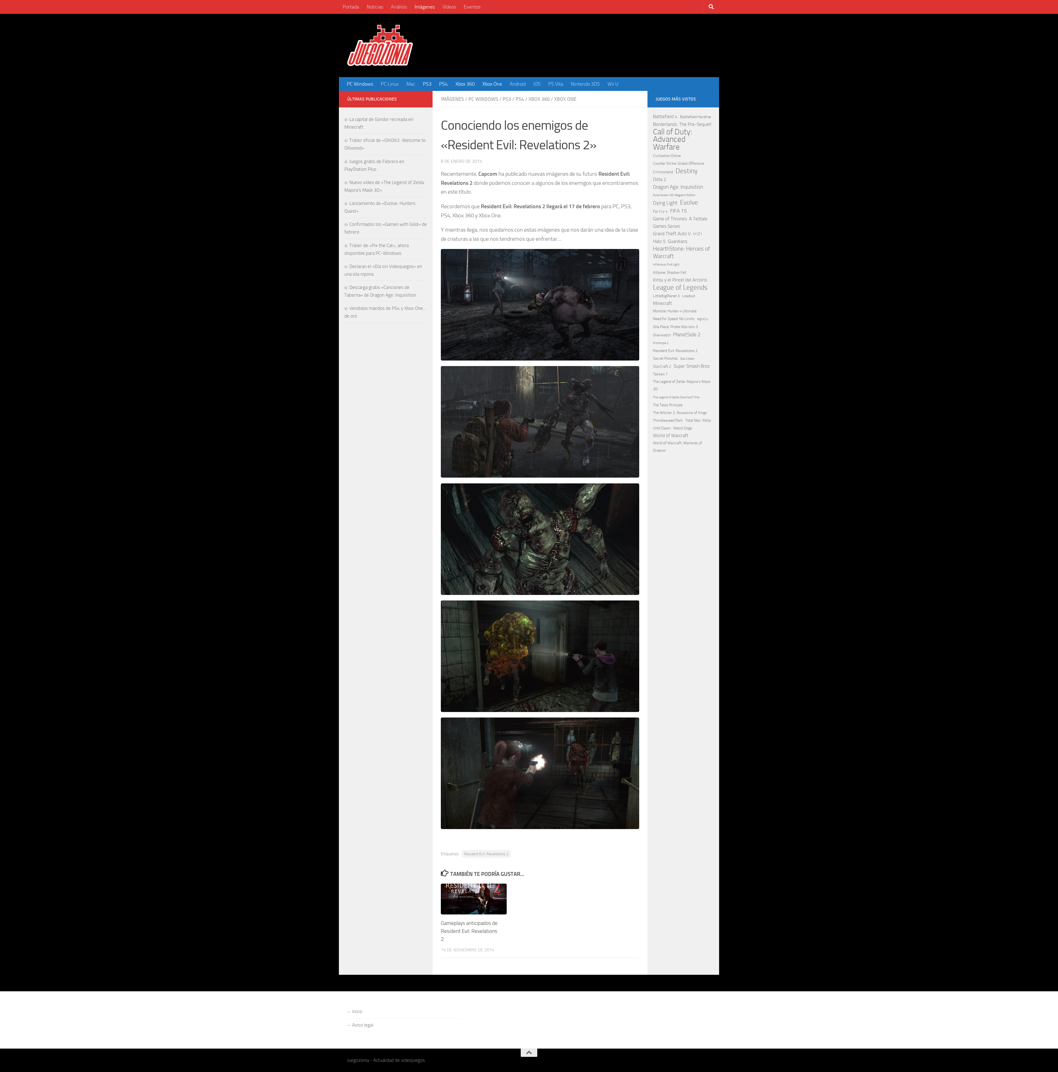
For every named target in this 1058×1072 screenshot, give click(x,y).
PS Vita (555, 84)
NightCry (702, 319)
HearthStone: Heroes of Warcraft (681, 252)
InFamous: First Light (666, 264)
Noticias (375, 7)
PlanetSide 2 (687, 334)
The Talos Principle (667, 405)
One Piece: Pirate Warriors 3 (675, 326)
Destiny (687, 171)
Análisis (399, 7)
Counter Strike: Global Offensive (678, 163)
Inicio (357, 1011)
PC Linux (390, 84)
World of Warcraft (670, 435)
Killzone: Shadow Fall (669, 272)
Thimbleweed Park (668, 420)
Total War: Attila (698, 420)
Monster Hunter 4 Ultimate (675, 311)
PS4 (443, 84)
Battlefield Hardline (695, 117)
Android (518, 84)
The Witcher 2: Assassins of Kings (680, 412)
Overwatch (662, 335)
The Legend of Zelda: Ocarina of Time (676, 397)
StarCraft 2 (662, 366)
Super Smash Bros (692, 366)
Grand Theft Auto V (672, 233)
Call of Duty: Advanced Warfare (672, 139)
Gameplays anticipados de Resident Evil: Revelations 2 (469, 931)
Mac (410, 84)
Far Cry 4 (660, 211)
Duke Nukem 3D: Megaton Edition (674, 195)
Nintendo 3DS (585, 84)
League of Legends (680, 287)
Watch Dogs (682, 428)
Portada (351, 7)
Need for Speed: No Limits (674, 318)
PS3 (427, 84)
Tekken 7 (660, 374)
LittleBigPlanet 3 (666, 296)
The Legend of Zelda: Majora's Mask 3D (682, 385)
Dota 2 (659, 179)
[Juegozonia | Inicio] (380, 45)
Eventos (472, 7)
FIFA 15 (678, 211)
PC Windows (360, 84)
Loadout (688, 296)
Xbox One (492, 84)
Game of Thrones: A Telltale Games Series (680, 222)
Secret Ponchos (665, 358)
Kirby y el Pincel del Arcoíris (680, 280)
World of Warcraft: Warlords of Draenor (677, 447)
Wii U (613, 84)
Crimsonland (663, 172)
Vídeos (449, 7)
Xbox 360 (465, 84)
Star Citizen (687, 359)
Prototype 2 (660, 343)
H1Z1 (697, 234)
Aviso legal (362, 1025)
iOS (537, 84)
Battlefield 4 (665, 116)
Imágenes (425, 7)
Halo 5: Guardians (670, 241)
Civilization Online (667, 155)
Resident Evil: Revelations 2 (486, 854)
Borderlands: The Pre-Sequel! (682, 124)
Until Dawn (662, 428)
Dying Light (665, 203)
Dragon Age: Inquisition (678, 187)
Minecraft (662, 303)
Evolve (689, 202)
